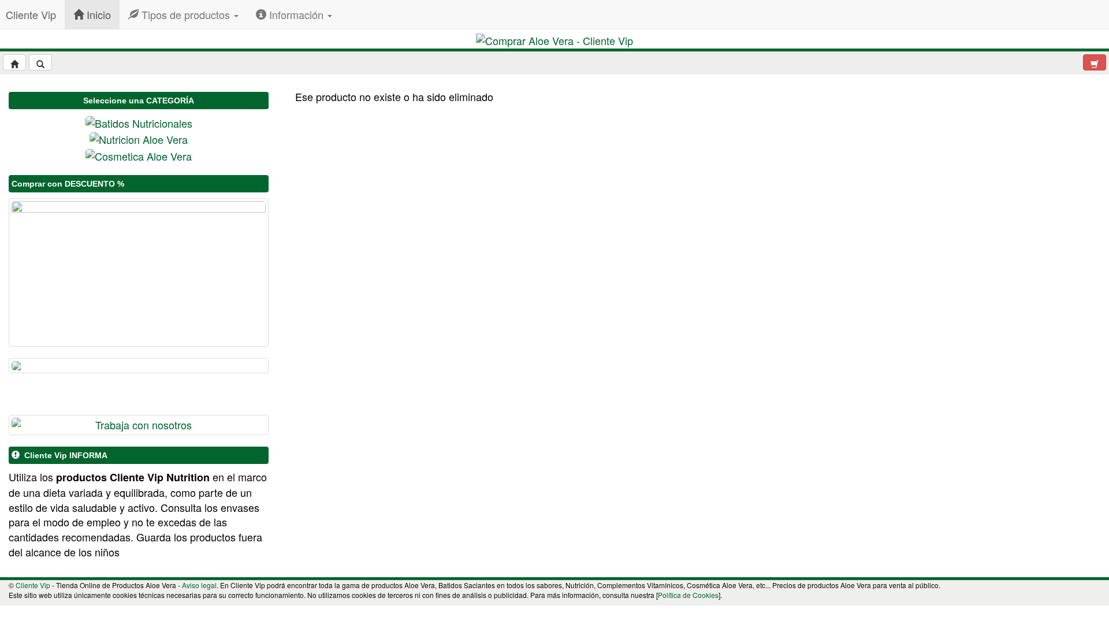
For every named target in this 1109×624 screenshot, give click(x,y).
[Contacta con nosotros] (139, 365)
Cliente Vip (33, 585)
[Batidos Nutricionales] (138, 121)
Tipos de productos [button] (186, 14)
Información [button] (296, 14)
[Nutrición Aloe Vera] (139, 138)
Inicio (97, 14)
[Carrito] (1094, 62)
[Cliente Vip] (554, 39)
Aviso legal (199, 585)
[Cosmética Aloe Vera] (138, 154)
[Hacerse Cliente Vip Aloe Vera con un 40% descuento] (139, 272)
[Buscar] (40, 62)
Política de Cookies (688, 595)
